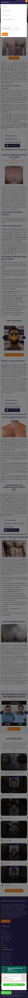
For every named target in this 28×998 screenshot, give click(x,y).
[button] (14, 984)
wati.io (14, 988)
